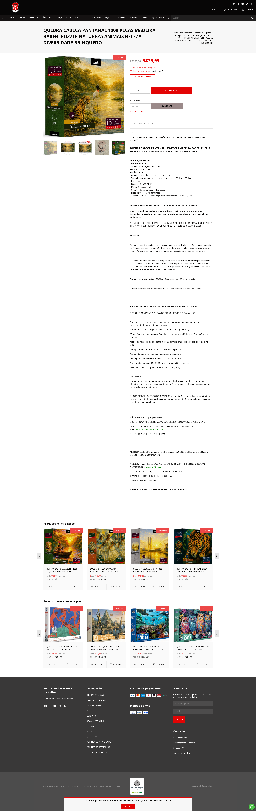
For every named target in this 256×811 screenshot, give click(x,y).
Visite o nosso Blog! (181, 753)
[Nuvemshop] (202, 786)
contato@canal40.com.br (184, 742)
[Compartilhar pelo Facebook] (144, 123)
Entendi (128, 806)
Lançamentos (186, 32)
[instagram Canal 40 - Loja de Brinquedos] (234, 4)
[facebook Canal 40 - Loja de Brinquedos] (238, 4)
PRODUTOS (81, 17)
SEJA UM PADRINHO (115, 17)
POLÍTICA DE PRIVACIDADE (99, 742)
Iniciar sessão (232, 10)
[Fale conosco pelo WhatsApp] (252, 807)
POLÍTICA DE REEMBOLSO (98, 747)
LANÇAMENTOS (63, 17)
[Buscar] (252, 17)
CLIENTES (134, 17)
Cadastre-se (215, 10)
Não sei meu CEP (136, 111)
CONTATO (96, 17)
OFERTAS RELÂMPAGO (40, 17)
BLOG (145, 17)
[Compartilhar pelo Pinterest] (153, 123)
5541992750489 (180, 737)
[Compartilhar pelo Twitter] (148, 123)
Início (176, 32)
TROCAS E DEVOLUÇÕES (97, 752)
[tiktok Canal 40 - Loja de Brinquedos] (247, 4)
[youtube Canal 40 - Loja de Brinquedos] (242, 4)
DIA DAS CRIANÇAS (15, 17)
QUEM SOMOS (159, 17)
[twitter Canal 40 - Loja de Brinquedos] (251, 4)
